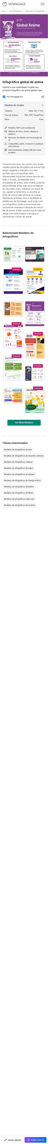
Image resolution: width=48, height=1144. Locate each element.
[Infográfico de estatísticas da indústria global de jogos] (13, 281)
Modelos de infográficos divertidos (19, 487)
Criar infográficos (15, 11)
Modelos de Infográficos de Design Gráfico (22, 480)
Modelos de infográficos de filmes (18, 493)
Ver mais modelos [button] (24, 422)
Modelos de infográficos (35, 11)
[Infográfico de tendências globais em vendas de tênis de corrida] (13, 254)
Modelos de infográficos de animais (19, 474)
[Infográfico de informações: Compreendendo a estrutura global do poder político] (13, 395)
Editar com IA (37, 1140)
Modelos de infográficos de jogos (18, 468)
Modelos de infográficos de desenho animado (24, 456)
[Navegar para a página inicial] (14, 4)
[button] (13, 1140)
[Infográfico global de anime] (34, 313)
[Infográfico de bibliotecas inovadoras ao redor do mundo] (13, 336)
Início (4, 11)
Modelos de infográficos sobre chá (19, 499)
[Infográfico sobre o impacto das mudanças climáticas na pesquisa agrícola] (13, 368)
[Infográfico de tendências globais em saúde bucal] (34, 346)
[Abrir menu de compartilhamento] (42, 97)
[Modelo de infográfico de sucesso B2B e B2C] (34, 281)
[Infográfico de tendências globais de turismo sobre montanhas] (34, 400)
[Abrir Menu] (42, 4)
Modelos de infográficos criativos (18, 462)
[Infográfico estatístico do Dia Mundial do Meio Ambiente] (34, 373)
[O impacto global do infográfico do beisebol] (13, 308)
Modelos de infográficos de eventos (19, 505)
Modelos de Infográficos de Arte (18, 449)
